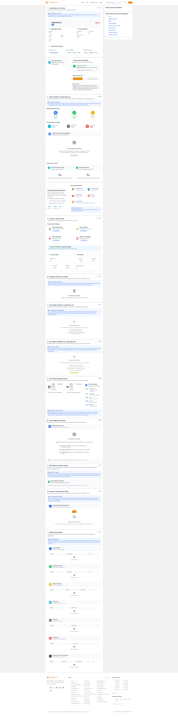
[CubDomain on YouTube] (57, 687)
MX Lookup (99, 698)
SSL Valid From (79, 31)
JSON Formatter (100, 686)
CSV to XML (99, 690)
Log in (126, 2)
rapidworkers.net (56, 22)
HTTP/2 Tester (74, 692)
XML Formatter (111, 30)
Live (96, 52)
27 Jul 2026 (126, 689)
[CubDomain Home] (52, 2)
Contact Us (83, 711)
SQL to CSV (99, 696)
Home (82, 2)
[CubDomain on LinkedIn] (63, 687)
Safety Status (52, 258)
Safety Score (54, 265)
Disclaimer (78, 711)
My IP (109, 16)
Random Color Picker (75, 694)
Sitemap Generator (112, 19)
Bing (74, 52)
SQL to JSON (73, 698)
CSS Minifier (73, 686)
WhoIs (109, 21)
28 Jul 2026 (117, 689)
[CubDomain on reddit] (51, 690)
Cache (86, 52)
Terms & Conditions (63, 711)
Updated (62, 35)
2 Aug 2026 (126, 684)
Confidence (67, 265)
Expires (50, 39)
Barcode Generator (75, 701)
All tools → (107, 677)
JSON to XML (99, 692)
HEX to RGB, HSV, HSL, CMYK (90, 694)
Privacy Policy (55, 711)
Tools (87, 2)
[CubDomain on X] (54, 687)
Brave (117, 701)
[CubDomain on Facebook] (51, 687)
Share (100, 7)
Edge (121, 699)
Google (69, 52)
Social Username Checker (114, 25)
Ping (74, 511)
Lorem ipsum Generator (102, 701)
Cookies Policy (71, 711)
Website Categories (80, 265)
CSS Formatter (87, 686)
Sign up (130, 2)
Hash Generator (112, 27)
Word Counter (74, 682)
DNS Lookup (73, 699)
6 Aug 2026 (126, 680)
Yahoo (79, 52)
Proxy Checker (87, 701)
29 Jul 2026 (126, 687)
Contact (101, 2)
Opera (129, 699)
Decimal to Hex (100, 699)
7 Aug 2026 (117, 680)
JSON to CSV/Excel (87, 692)
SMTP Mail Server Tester (76, 703)
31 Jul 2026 (126, 685)
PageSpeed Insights (54, 52)
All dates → (114, 693)
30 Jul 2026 (117, 687)
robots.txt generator (113, 34)
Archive (91, 52)
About (51, 711)
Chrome (117, 699)
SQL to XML (86, 698)
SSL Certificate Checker (101, 688)
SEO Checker (86, 681)
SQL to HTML (86, 696)
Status (88, 711)
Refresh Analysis (77, 78)
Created (50, 35)
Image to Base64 (112, 23)
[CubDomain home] (52, 677)
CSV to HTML (73, 690)
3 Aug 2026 (117, 684)
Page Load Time (80, 35)
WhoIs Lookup (87, 682)
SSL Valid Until (91, 31)
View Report (56, 230)
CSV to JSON (86, 690)
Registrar (51, 31)
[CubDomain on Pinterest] (60, 687)
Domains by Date (94, 2)
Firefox (125, 699)
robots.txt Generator (88, 688)
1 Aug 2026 (117, 685)
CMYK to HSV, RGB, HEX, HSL (77, 696)
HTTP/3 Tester (87, 703)
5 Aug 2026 (117, 682)
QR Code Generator (112, 32)
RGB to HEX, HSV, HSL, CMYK (103, 694)
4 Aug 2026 (126, 682)
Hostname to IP (87, 699)
